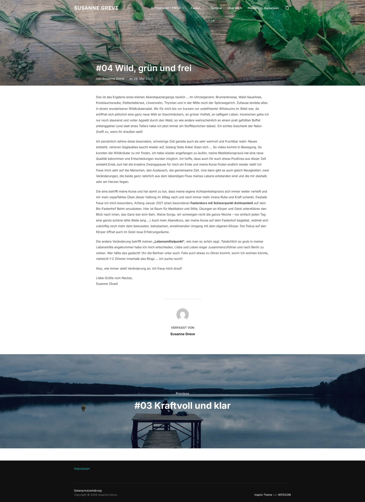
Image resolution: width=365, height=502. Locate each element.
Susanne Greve (96, 8)
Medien (253, 8)
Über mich (234, 8)
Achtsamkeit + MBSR (166, 8)
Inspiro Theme (263, 494)
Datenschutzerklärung (88, 490)
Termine (216, 8)
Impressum (82, 468)
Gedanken (271, 8)
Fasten (196, 8)
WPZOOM (284, 494)
